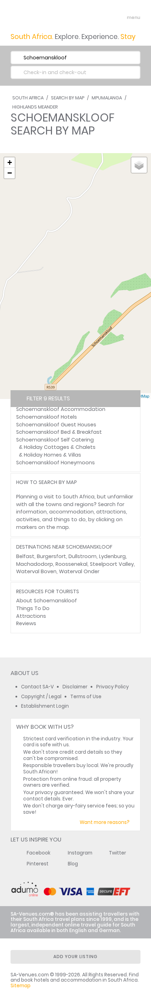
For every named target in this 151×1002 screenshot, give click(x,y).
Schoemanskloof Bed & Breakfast (59, 431)
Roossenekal (71, 564)
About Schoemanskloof (46, 600)
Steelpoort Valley (112, 564)
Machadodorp (34, 564)
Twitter (117, 853)
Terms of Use (85, 696)
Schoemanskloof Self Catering (55, 439)
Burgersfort (51, 556)
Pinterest (37, 863)
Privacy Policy (112, 686)
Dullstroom (82, 556)
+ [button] (9, 162)
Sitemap (21, 985)
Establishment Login (45, 706)
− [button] (9, 173)
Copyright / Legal (41, 696)
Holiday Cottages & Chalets (60, 447)
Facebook (39, 853)
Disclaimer (75, 686)
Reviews (26, 623)
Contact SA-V (37, 686)
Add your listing (75, 957)
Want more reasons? (105, 822)
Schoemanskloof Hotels (46, 416)
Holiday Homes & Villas (52, 454)
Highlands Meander (35, 107)
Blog (73, 863)
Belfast (25, 556)
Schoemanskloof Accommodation (60, 409)
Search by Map (67, 98)
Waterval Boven (36, 571)
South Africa (28, 98)
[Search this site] (107, 17)
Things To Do (33, 608)
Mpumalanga (107, 98)
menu (120, 17)
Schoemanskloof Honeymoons (55, 462)
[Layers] (139, 165)
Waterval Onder (79, 571)
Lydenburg (112, 556)
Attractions (31, 616)
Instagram (80, 853)
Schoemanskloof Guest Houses (56, 424)
